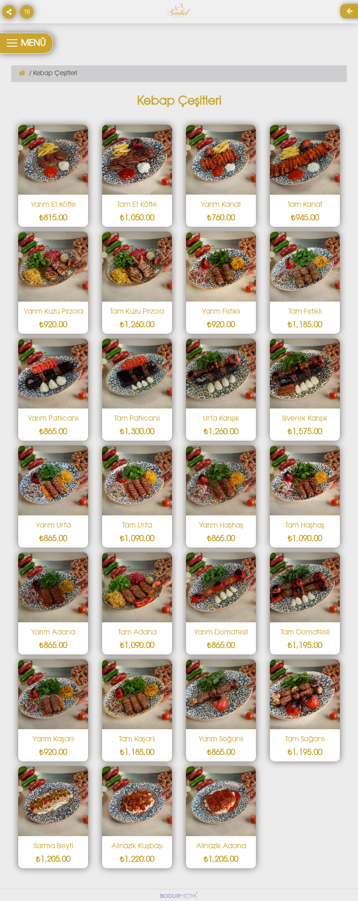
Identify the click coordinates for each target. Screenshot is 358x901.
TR (27, 12)
